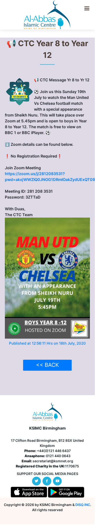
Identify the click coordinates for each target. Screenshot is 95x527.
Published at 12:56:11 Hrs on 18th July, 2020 (47, 343)
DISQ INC (82, 505)
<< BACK (47, 365)
